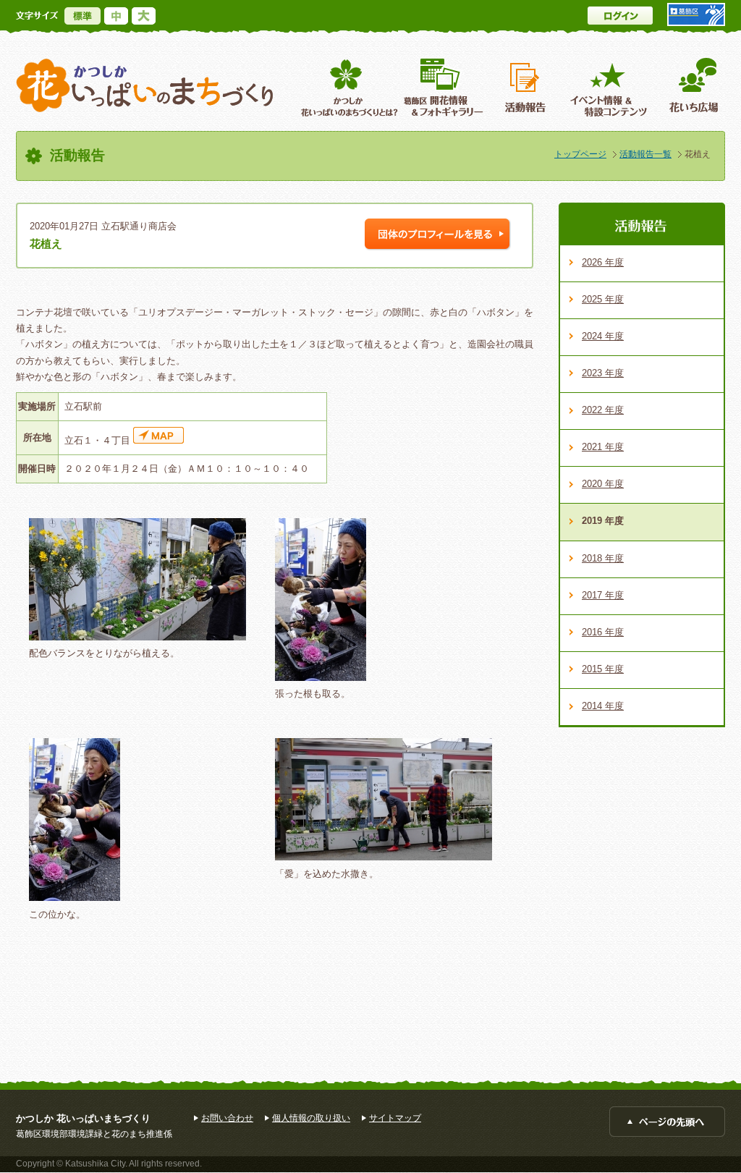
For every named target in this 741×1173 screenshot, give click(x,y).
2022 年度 (603, 410)
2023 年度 (603, 373)
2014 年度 (603, 705)
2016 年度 (603, 632)
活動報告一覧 (645, 154)
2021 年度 (603, 446)
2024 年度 (603, 336)
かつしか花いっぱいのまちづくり (145, 86)
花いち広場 (688, 87)
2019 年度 (603, 520)
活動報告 (527, 87)
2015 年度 (603, 669)
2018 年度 (603, 558)
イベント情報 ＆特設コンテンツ (610, 87)
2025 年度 (603, 299)
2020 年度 (603, 483)
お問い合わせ (227, 1118)
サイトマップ (395, 1118)
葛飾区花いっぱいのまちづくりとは (347, 87)
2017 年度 (603, 595)
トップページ (580, 154)
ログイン (620, 16)
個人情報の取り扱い (311, 1118)
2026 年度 (603, 262)
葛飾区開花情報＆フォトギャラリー (443, 87)
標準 (82, 16)
